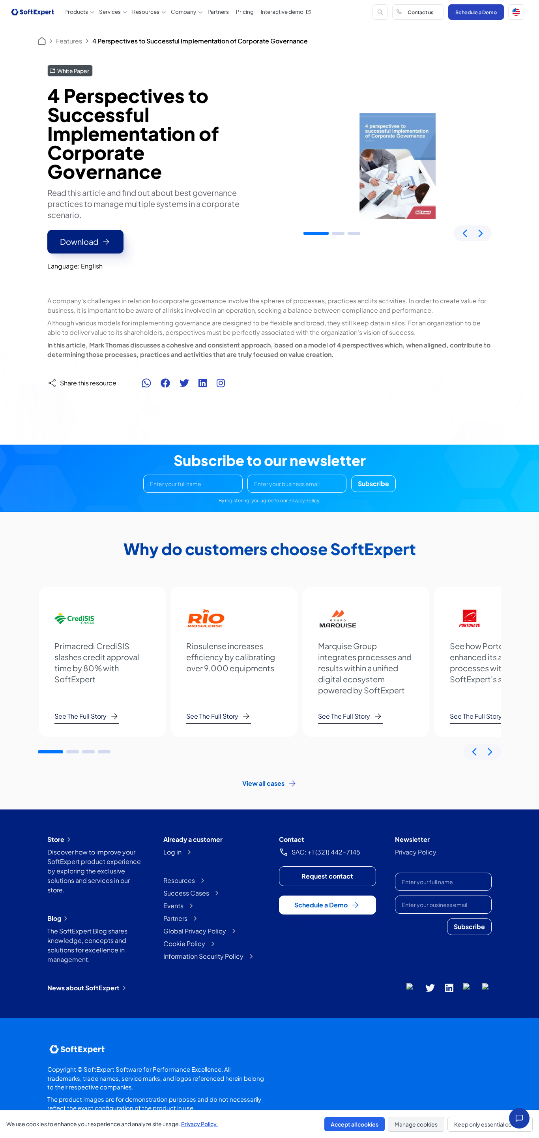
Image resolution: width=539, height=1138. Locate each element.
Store (55, 839)
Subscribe (373, 483)
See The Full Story (80, 716)
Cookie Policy (184, 943)
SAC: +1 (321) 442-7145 (326, 852)
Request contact (327, 876)
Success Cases (186, 893)
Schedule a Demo (476, 12)
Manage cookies (416, 1124)
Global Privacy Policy (194, 931)
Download (79, 241)
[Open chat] (519, 1118)
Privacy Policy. (304, 500)
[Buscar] (380, 12)
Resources (179, 880)
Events (173, 905)
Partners (218, 11)
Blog (54, 918)
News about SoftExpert (83, 988)
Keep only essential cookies (490, 1124)
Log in (172, 852)
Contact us (420, 12)
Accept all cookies (354, 1124)
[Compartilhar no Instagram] (220, 383)
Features (69, 41)
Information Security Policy (203, 956)
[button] (516, 12)
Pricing (245, 11)
